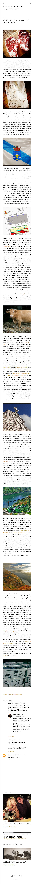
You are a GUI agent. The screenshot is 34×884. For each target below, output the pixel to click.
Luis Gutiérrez (7, 461)
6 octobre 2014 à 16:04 (19, 716)
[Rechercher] (30, 2)
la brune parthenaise (21, 367)
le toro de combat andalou (15, 375)
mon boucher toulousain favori (22, 373)
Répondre (11, 736)
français (5, 631)
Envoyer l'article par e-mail (15, 694)
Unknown (11, 755)
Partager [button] (5, 694)
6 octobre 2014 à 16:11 (19, 739)
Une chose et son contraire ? (17, 824)
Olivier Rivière (25, 530)
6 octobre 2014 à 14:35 (19, 703)
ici (3, 655)
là (15, 655)
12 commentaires (13, 826)
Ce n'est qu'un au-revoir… (15, 862)
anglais (14, 631)
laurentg (10, 703)
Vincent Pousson (18, 715)
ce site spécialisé (23, 294)
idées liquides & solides (13, 6)
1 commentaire (12, 865)
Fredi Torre (18, 532)
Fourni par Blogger (18, 875)
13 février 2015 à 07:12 (20, 755)
